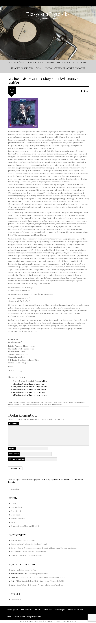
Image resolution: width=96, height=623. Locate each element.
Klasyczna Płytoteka (48, 14)
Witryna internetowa (17, 459)
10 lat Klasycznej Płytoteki (26, 570)
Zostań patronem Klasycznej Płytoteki (65, 68)
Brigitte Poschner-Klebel (22, 402)
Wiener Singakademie (55, 404)
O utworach (63, 62)
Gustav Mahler (57, 402)
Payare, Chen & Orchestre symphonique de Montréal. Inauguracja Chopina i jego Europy (44, 548)
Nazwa (12, 448)
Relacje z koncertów (22, 68)
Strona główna (16, 62)
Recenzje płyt (80, 62)
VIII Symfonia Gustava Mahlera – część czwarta (28, 552)
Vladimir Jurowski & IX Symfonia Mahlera (26, 555)
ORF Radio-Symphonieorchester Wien (30, 404)
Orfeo (46, 404)
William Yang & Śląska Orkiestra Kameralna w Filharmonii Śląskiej (41, 577)
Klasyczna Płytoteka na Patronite (23, 540)
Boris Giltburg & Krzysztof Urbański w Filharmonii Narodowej (40, 585)
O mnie (50, 62)
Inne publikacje (36, 62)
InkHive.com (37, 621)
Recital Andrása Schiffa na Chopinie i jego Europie (29, 544)
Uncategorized (16, 599)
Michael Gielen (13, 404)
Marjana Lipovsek (79, 402)
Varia (38, 68)
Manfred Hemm (68, 402)
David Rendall (47, 402)
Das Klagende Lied (37, 402)
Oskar (86, 91)
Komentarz (14, 423)
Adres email (14, 454)
